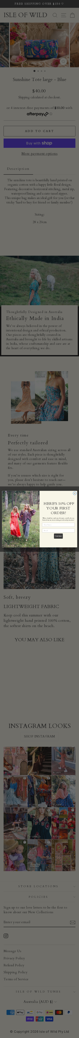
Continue (58, 536)
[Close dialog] (74, 493)
